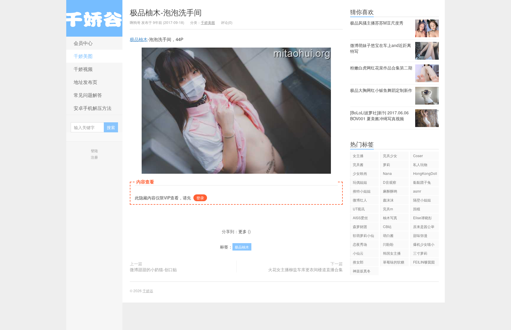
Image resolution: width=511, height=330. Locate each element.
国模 (416, 208)
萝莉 (386, 164)
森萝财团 (360, 226)
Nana (387, 173)
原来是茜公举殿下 (423, 227)
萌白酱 (388, 235)
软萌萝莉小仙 (363, 235)
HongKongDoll (425, 173)
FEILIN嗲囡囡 (424, 261)
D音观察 (389, 182)
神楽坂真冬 (362, 270)
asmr (417, 191)
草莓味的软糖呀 (393, 262)
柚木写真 (390, 217)
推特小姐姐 (362, 191)
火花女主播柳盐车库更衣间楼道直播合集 (305, 269)
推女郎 (358, 261)
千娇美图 (83, 56)
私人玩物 (420, 164)
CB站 (387, 226)
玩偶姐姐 (360, 182)
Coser (418, 155)
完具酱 (358, 164)
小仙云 (358, 253)
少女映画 (360, 173)
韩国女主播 (392, 253)
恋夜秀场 (360, 244)
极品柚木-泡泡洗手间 (166, 11)
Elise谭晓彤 (422, 217)
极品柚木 (139, 39)
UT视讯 (359, 208)
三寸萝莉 (420, 253)
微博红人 (360, 199)
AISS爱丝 (360, 217)
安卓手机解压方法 (92, 108)
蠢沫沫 (388, 199)
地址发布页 (85, 82)
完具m (388, 208)
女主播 (358, 155)
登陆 (94, 150)
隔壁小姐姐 (422, 199)
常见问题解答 (88, 95)
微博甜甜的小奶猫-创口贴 (153, 269)
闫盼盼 (388, 244)
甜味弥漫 (420, 235)
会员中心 (83, 43)
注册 (94, 157)
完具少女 (390, 155)
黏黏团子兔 (422, 182)
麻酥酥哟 (390, 191)
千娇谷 (94, 18)
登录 (200, 198)
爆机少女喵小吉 (423, 245)
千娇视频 (83, 69)
